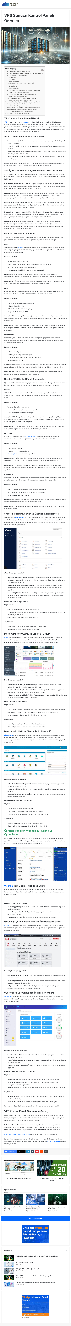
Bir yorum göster (35, 1218)
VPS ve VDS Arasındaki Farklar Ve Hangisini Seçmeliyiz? (33, 1276)
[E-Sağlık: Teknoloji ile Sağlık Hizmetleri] (9, 1271)
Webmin (14, 85)
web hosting (19, 517)
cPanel (14, 77)
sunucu (25, 122)
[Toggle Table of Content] (41, 69)
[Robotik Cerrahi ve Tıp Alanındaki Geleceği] (35, 1199)
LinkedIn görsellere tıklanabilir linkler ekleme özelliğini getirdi (35, 1282)
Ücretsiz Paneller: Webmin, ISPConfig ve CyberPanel (23, 102)
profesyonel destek (53, 1141)
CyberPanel (15, 88)
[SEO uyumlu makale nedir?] (9, 1264)
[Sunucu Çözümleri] (10, 4)
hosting (20, 247)
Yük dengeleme (12, 454)
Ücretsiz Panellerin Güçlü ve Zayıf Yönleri (22, 111)
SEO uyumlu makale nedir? (24, 1263)
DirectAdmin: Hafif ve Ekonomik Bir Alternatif (23, 98)
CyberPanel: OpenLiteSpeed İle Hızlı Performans (23, 109)
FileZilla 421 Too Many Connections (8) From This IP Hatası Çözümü (37, 1256)
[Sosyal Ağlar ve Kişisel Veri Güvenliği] (13, 1199)
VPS (5, 122)
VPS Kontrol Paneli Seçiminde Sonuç (18, 113)
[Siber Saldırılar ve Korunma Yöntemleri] (57, 1199)
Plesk (13, 79)
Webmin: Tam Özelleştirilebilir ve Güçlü (20, 104)
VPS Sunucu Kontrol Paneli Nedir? (20, 71)
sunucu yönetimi (30, 436)
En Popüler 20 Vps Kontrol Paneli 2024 (17, 1134)
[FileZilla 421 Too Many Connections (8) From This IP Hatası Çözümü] (9, 1258)
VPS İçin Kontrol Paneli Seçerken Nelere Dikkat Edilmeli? (26, 73)
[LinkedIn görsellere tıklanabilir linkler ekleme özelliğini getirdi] (9, 1284)
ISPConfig (15, 86)
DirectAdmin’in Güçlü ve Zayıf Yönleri (22, 100)
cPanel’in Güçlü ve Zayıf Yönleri (20, 92)
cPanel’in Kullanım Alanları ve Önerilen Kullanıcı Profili (25, 90)
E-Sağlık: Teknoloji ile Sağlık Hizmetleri (28, 1269)
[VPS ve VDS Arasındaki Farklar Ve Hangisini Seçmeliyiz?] (9, 1277)
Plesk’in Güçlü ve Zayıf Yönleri (20, 96)
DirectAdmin (15, 81)
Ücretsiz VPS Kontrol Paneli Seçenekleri (22, 83)
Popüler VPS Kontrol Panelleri (18, 75)
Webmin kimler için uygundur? (19, 106)
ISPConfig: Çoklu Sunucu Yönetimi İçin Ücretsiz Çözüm (24, 107)
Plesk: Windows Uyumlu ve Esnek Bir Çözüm (23, 94)
